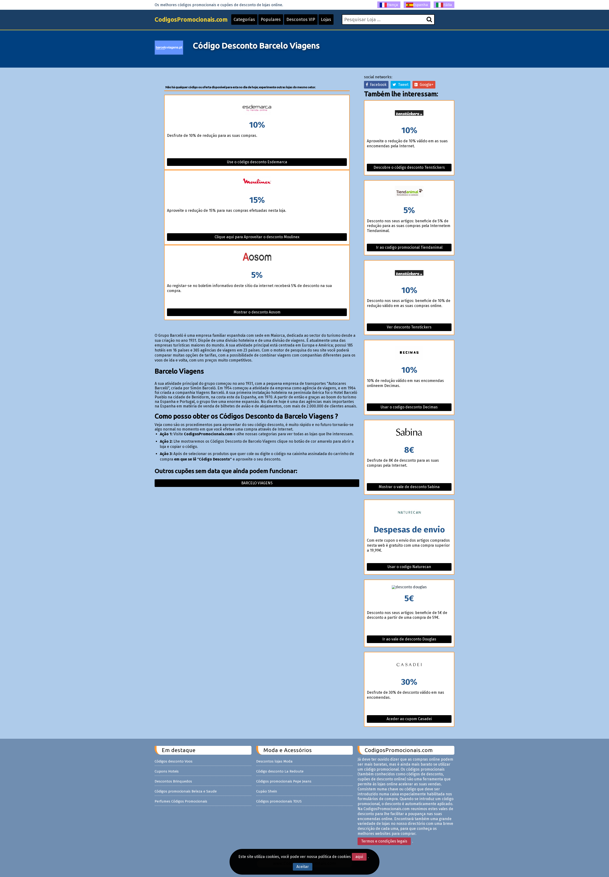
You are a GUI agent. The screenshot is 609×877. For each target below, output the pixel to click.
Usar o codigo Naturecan (409, 567)
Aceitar (302, 866)
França (392, 5)
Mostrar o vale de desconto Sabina (409, 487)
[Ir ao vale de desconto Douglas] (409, 587)
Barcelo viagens (257, 483)
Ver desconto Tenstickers (409, 327)
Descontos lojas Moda (274, 761)
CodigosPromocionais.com (191, 19)
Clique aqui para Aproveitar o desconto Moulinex (257, 237)
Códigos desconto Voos (173, 761)
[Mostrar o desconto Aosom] (257, 258)
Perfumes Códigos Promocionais (181, 801)
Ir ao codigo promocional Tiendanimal (409, 247)
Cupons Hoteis (167, 771)
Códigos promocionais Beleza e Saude (186, 791)
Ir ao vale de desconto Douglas (409, 639)
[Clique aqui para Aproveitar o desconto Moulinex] (257, 183)
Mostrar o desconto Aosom (257, 312)
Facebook (377, 84)
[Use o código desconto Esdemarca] (257, 108)
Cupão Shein (266, 791)
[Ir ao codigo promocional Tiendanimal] (409, 193)
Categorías (244, 19)
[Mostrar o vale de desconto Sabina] (409, 433)
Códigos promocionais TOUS (279, 801)
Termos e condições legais (384, 841)
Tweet (402, 84)
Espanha (420, 5)
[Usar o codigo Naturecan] (409, 512)
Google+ (425, 84)
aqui (359, 856)
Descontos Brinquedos (173, 781)
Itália (447, 5)
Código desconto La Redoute (280, 771)
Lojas (326, 19)
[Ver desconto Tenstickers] (409, 273)
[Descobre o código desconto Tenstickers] (409, 113)
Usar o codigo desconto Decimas (409, 407)
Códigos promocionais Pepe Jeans (283, 781)
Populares (271, 19)
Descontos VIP (300, 19)
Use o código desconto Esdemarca (257, 162)
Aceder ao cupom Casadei (409, 719)
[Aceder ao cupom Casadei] (409, 665)
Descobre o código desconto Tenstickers (409, 167)
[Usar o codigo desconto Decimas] (409, 353)
